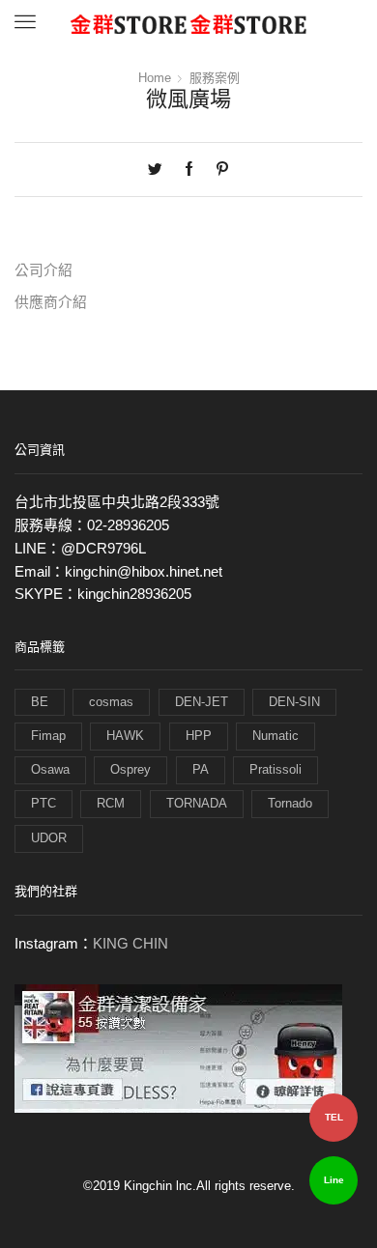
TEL (334, 1117)
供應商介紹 (50, 302)
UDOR (49, 838)
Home (154, 78)
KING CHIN (130, 943)
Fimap (48, 735)
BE (39, 702)
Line (334, 1180)
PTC (43, 803)
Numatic (275, 735)
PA (200, 769)
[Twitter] (160, 170)
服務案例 (214, 78)
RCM (111, 803)
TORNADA (196, 803)
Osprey (130, 769)
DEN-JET (201, 702)
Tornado (290, 803)
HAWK (125, 735)
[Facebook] (189, 170)
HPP (199, 735)
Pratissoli (275, 769)
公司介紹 (43, 270)
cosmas (111, 702)
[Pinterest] (217, 170)
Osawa (50, 769)
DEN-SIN (294, 702)
